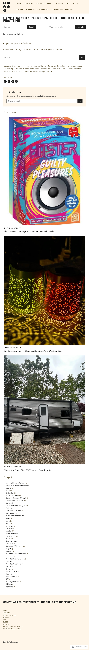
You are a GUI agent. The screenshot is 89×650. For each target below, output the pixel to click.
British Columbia (12, 495)
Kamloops (9, 526)
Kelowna (9, 528)
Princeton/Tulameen (13, 564)
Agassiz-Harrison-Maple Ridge (17, 485)
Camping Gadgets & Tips (12, 228)
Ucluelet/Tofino (11, 577)
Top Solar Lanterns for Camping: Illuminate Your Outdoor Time (33, 351)
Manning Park (11, 536)
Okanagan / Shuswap (14, 546)
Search (31, 27)
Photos (8, 561)
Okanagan (9, 544)
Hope (8, 518)
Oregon (8, 549)
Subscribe (80, 27)
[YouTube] (4, 10)
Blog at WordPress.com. (10, 642)
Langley (9, 531)
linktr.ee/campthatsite (13, 34)
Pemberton (10, 556)
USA (7, 579)
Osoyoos (9, 551)
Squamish (9, 574)
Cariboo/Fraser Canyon (14, 501)
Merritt (8, 539)
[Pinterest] (8, 6)
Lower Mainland (12, 533)
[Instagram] (8, 3)
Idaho (8, 521)
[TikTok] (4, 6)
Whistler (9, 584)
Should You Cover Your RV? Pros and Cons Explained (28, 470)
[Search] (82, 57)
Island (8, 523)
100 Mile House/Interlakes (15, 483)
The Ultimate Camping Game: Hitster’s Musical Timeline (29, 231)
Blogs (8, 490)
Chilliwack (9, 503)
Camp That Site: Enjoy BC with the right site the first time (44, 19)
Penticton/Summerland (15, 559)
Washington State (12, 582)
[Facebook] (4, 3)
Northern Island (11, 541)
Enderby (9, 508)
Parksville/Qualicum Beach (16, 554)
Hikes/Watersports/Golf (15, 516)
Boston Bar (10, 493)
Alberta (8, 488)
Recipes (9, 566)
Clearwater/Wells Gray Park (16, 506)
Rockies (8, 569)
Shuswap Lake (11, 571)
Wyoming (9, 587)
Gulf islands (10, 513)
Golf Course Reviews (13, 511)
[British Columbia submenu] (52, 3)
